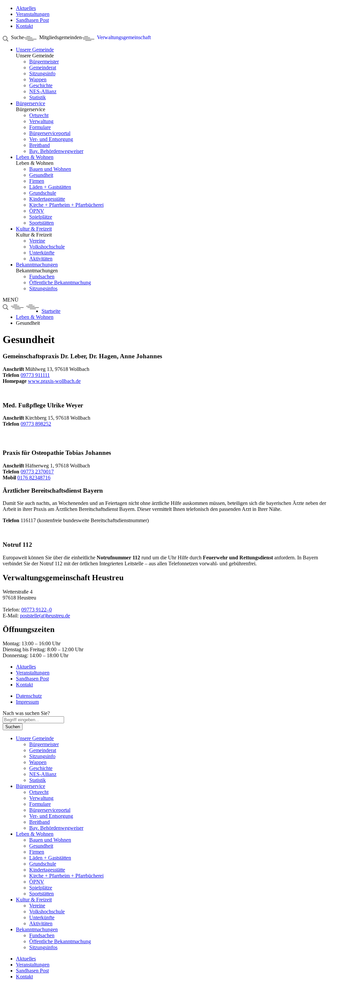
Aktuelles (26, 958)
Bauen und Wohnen (50, 169)
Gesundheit (41, 175)
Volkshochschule (47, 246)
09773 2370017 (37, 471)
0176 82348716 (33, 477)
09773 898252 (36, 424)
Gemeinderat (42, 67)
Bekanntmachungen (37, 264)
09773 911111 (35, 375)
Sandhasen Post (32, 970)
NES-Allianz (42, 91)
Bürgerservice (30, 103)
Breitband (39, 145)
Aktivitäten (40, 258)
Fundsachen (41, 276)
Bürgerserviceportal (49, 133)
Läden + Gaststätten (50, 187)
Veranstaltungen (32, 964)
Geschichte (40, 85)
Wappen (37, 79)
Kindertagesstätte (47, 199)
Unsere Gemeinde (35, 49)
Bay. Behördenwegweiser (56, 151)
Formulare (40, 127)
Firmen (36, 181)
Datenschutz (29, 696)
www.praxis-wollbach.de (54, 381)
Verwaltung (41, 121)
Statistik (37, 97)
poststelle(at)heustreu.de (45, 615)
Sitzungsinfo (42, 73)
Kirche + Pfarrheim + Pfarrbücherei (66, 205)
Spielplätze (40, 217)
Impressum (27, 702)
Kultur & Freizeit (34, 229)
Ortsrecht (38, 115)
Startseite (51, 311)
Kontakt (24, 976)
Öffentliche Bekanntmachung (60, 282)
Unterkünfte (41, 252)
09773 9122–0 (36, 609)
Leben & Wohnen (34, 157)
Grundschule (42, 193)
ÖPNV (36, 211)
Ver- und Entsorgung (51, 139)
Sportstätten (41, 223)
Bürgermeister (44, 61)
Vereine (37, 241)
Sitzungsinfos (43, 288)
